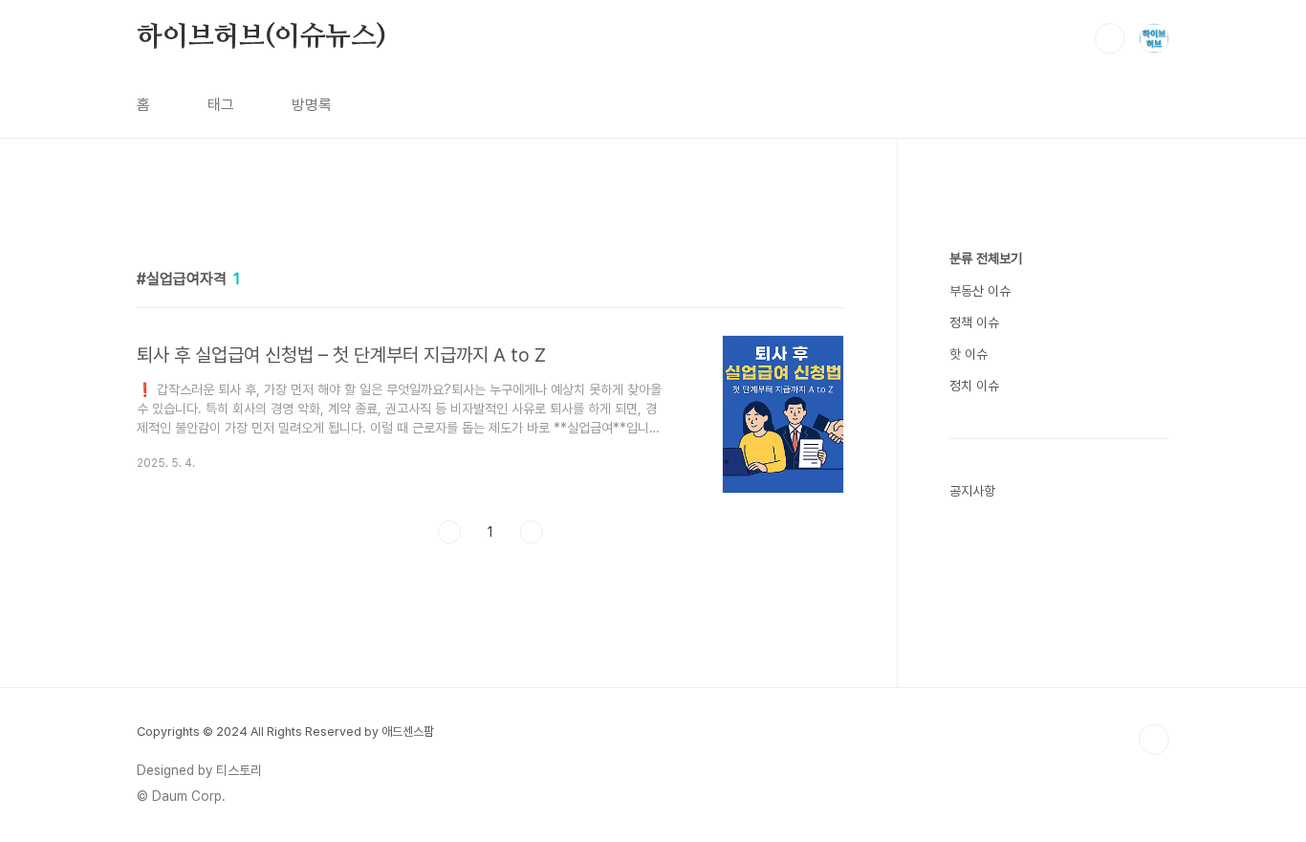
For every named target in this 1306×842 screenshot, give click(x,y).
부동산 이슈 (980, 291)
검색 (1110, 38)
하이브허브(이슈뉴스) (261, 37)
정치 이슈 (974, 385)
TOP (1154, 739)
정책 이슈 (974, 322)
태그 (220, 105)
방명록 (312, 105)
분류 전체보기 (985, 258)
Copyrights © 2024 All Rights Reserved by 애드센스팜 (285, 731)
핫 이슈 (968, 354)
